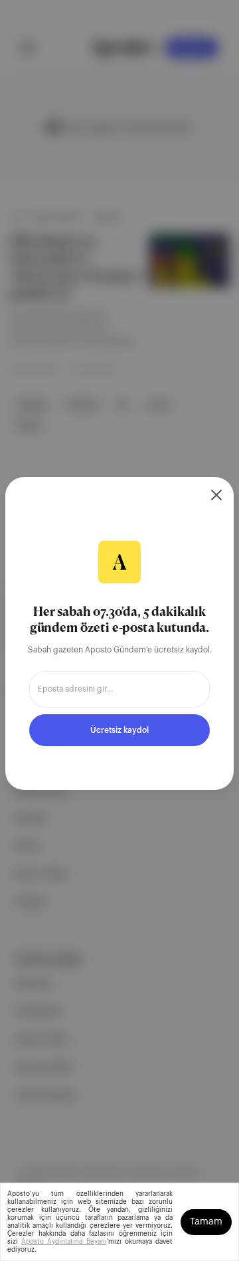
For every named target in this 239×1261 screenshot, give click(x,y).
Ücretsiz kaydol (119, 730)
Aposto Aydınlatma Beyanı (63, 1241)
